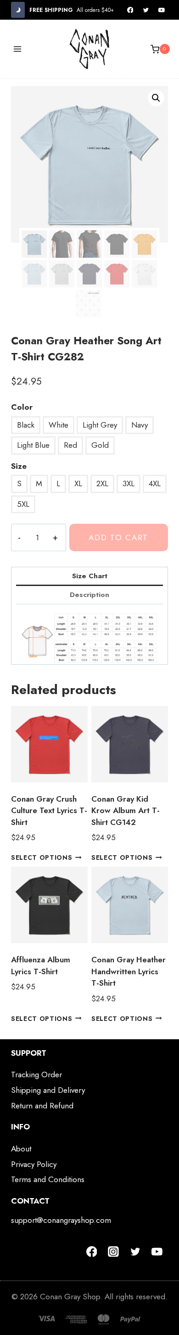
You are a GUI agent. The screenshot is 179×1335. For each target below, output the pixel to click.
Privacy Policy (33, 1164)
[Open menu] (17, 49)
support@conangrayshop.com (61, 1220)
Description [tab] (89, 595)
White (58, 424)
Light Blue (33, 445)
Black (25, 424)
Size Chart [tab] (89, 576)
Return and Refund (42, 1105)
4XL (155, 483)
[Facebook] (130, 10)
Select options (42, 857)
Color (22, 407)
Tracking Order (36, 1074)
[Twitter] (146, 10)
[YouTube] (161, 10)
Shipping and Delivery (48, 1090)
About (21, 1148)
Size (19, 466)
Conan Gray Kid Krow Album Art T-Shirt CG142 (125, 810)
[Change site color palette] (18, 10)
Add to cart (118, 537)
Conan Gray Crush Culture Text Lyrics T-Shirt (49, 810)
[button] (156, 98)
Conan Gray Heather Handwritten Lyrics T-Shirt (128, 971)
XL (78, 483)
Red (70, 445)
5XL (23, 504)
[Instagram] (113, 1252)
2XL (102, 483)
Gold (100, 445)
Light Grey (100, 424)
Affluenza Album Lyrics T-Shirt (40, 965)
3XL (128, 483)
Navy (139, 424)
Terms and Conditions (47, 1179)
